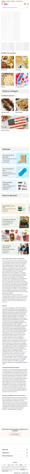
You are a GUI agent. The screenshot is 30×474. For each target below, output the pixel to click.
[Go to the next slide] (27, 201)
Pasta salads (19, 112)
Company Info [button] (5, 452)
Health (7, 1)
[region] (15, 469)
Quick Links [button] (5, 449)
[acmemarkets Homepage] (6, 4)
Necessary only (17, 472)
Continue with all (24, 472)
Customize (22, 469)
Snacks (3, 87)
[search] (27, 7)
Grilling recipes (5, 112)
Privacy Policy (5, 471)
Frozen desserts (20, 87)
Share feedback (15, 434)
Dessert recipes (5, 130)
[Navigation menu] (2, 4)
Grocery (3, 1)
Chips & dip (4, 69)
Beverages (18, 69)
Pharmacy (13, 1)
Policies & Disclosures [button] (7, 456)
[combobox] (15, 7)
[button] (25, 4)
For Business (19, 1)
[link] (6, 162)
